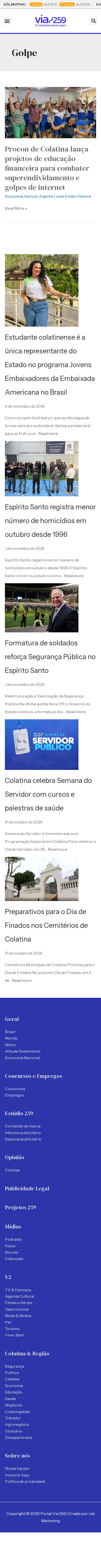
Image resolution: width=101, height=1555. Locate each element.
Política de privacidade (25, 1481)
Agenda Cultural (19, 1296)
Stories (11, 1252)
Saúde (10, 1398)
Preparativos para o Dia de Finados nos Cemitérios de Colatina (46, 925)
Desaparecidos (18, 1437)
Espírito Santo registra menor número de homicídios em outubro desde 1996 (50, 521)
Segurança (14, 1366)
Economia (14, 196)
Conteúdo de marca (22, 1126)
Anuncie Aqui (17, 1474)
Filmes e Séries (18, 1302)
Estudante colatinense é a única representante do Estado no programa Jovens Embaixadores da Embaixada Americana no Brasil (50, 364)
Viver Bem (14, 1335)
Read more (48, 433)
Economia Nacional (22, 1057)
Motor (10, 1044)
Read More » (16, 208)
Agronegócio (17, 1424)
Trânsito (12, 1418)
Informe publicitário (23, 1132)
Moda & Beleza (18, 1315)
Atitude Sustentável (22, 1051)
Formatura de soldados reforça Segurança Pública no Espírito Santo (50, 657)
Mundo (11, 1038)
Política (12, 1372)
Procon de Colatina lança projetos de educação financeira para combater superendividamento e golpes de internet (47, 168)
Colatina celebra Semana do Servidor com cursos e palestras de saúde (48, 794)
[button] (7, 21)
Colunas (12, 1169)
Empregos (14, 1095)
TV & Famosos (18, 1289)
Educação (13, 1391)
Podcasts (13, 1239)
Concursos (15, 1088)
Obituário (13, 1431)
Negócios (13, 1404)
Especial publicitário (23, 1139)
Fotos (10, 1245)
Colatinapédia (17, 1411)
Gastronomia (17, 1309)
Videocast (14, 1258)
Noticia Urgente (38, 196)
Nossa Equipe (17, 1468)
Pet (8, 1322)
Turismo (12, 1328)
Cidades (12, 1378)
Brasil (10, 1031)
